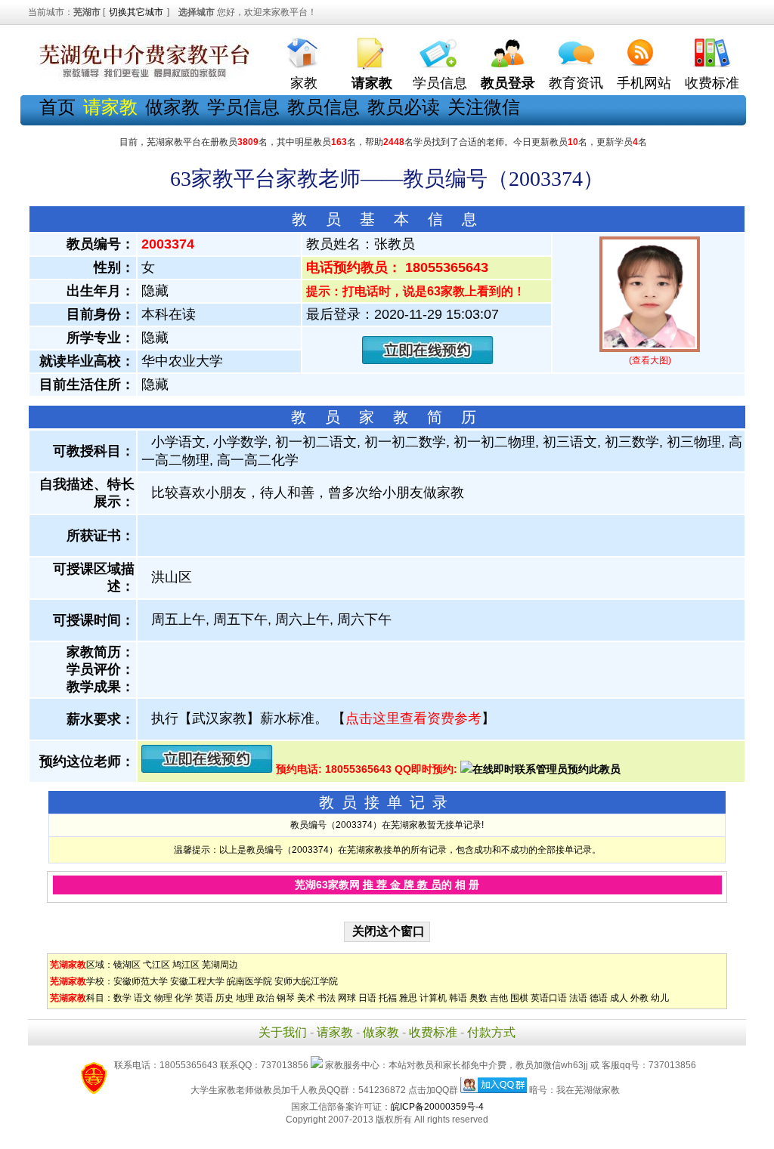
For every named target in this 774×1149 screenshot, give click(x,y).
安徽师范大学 (140, 981)
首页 (57, 107)
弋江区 (156, 964)
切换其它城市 (136, 12)
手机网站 (644, 83)
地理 (245, 998)
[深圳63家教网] (141, 78)
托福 (388, 998)
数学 (122, 998)
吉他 (499, 998)
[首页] (304, 49)
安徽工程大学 (197, 981)
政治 (265, 998)
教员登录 (508, 83)
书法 (326, 998)
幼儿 (660, 998)
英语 (204, 998)
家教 (303, 83)
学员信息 (440, 83)
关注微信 (483, 107)
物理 (163, 998)
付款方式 (491, 1032)
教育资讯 (576, 83)
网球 (347, 998)
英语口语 (549, 998)
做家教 (172, 107)
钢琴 (286, 998)
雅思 (408, 998)
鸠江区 (186, 964)
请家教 (335, 1032)
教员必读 (403, 107)
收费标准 (712, 83)
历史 (224, 998)
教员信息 (323, 107)
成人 (619, 998)
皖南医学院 (249, 981)
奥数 (478, 998)
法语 (578, 998)
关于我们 (283, 1032)
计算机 (433, 998)
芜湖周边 (220, 964)
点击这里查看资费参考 (413, 718)
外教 (639, 998)
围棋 (519, 998)
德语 (599, 998)
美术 (306, 998)
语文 (143, 998)
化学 (184, 998)
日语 (367, 998)
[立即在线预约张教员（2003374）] (428, 360)
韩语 (458, 998)
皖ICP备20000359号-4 (437, 1106)
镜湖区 (127, 964)
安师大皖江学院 (306, 981)
